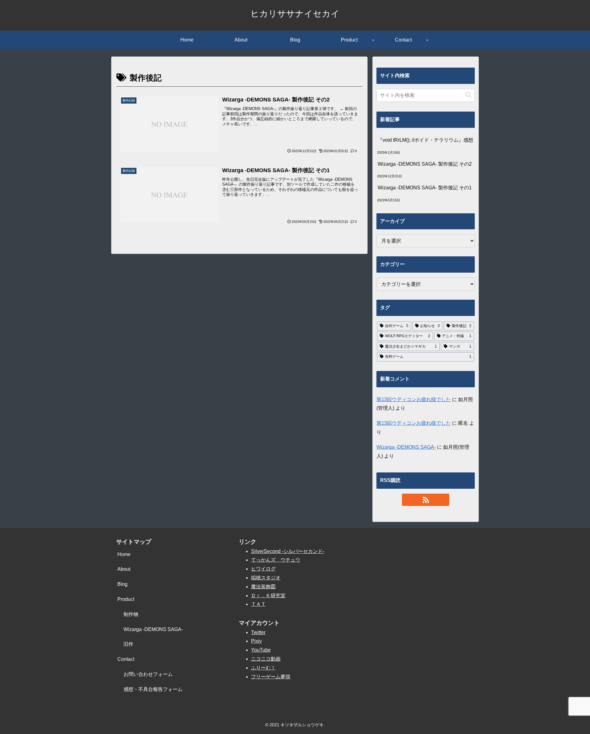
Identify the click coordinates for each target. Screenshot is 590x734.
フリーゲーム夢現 (270, 676)
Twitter (258, 632)
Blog (122, 584)
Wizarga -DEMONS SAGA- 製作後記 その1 (425, 187)
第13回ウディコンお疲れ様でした (413, 399)
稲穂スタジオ (266, 577)
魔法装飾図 (263, 586)
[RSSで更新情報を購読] (425, 500)
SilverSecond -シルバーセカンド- (287, 551)
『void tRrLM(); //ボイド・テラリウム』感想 (425, 140)
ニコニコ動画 (266, 658)
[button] (468, 95)
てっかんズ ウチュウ (275, 559)
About (123, 569)
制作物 (131, 614)
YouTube (261, 650)
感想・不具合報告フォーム (153, 689)
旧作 (128, 644)
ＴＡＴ (258, 604)
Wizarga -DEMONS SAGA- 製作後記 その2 (425, 164)
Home (124, 554)
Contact (125, 659)
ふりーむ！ (263, 667)
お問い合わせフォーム (148, 674)
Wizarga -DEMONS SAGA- (406, 447)
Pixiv (256, 641)
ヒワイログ (263, 568)
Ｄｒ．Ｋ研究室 (268, 595)
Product (125, 599)
